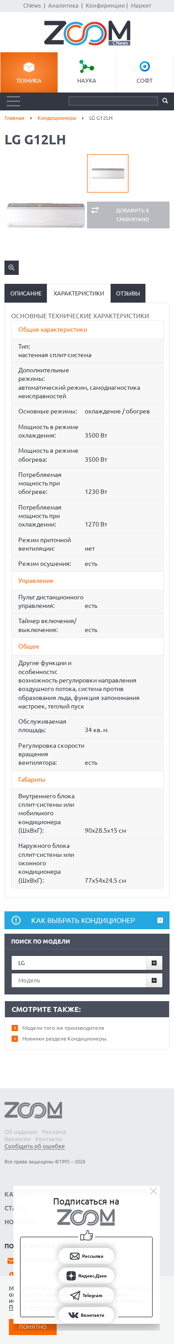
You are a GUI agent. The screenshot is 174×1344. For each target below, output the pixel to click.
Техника (28, 80)
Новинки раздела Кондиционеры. (65, 1038)
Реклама (54, 1132)
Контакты (48, 1139)
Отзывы (128, 293)
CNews (32, 5)
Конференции (105, 5)
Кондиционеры (56, 118)
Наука (86, 80)
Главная (14, 118)
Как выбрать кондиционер (83, 920)
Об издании (20, 1132)
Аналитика (63, 5)
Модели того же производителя (63, 1028)
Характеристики (79, 293)
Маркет (141, 5)
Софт (145, 80)
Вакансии (17, 1139)
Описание (25, 293)
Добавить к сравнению (132, 214)
